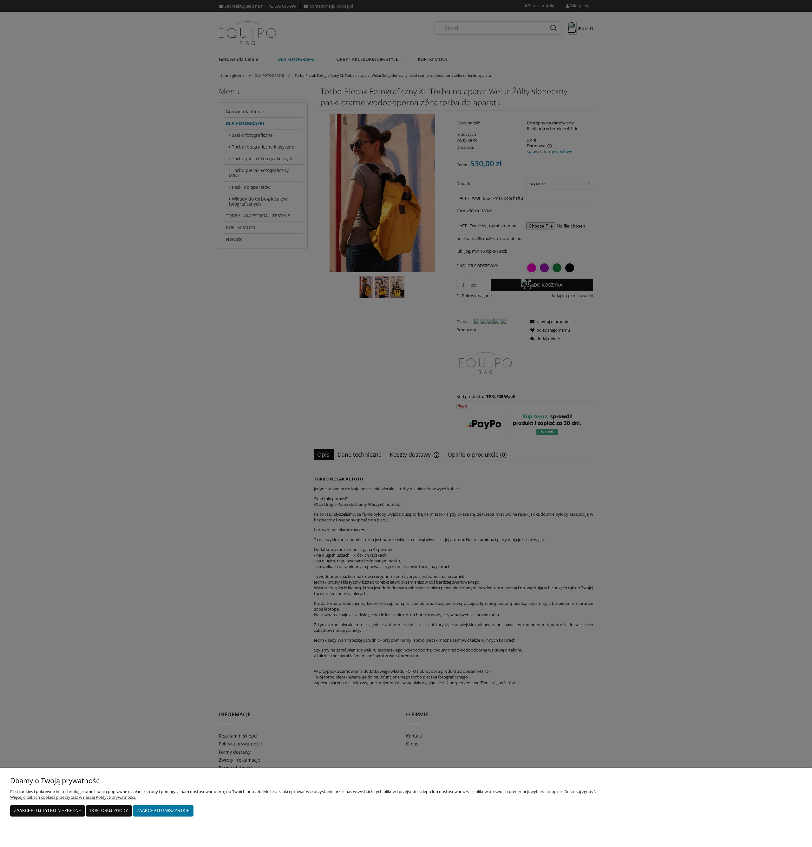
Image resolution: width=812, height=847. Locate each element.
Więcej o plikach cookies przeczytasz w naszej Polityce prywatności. (73, 797)
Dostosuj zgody (109, 810)
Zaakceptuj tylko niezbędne (47, 810)
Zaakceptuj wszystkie (163, 810)
